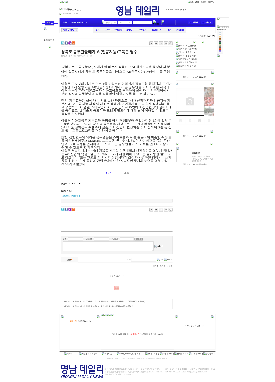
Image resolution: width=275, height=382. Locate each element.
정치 (213, 36)
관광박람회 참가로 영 (188, 62)
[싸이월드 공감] (74, 43)
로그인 (203, 2)
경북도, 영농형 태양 (187, 56)
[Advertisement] (117, 222)
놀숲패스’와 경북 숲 (187, 66)
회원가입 (211, 2)
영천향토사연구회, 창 (188, 59)
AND (121, 23)
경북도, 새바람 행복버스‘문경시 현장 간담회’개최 (94, 306)
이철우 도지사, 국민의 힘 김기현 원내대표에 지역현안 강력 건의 (100, 301)
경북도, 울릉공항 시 (187, 52)
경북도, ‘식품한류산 (187, 45)
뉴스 (208, 36)
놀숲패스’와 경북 (78, 22)
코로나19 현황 (49, 40)
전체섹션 (108, 23)
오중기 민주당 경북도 (188, 49)
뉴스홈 (202, 36)
